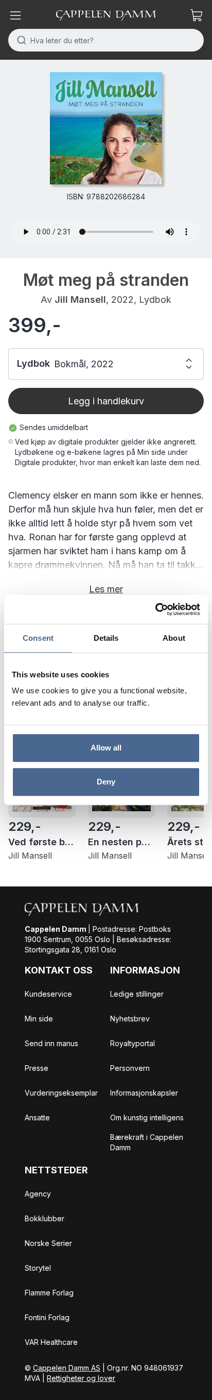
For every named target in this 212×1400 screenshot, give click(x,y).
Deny (106, 781)
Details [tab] (106, 638)
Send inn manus (51, 1043)
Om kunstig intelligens (147, 1117)
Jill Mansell (80, 299)
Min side (39, 1018)
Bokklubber (44, 1218)
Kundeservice (48, 993)
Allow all (106, 747)
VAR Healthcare (51, 1342)
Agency (38, 1193)
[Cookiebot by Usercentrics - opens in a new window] (155, 609)
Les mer (106, 589)
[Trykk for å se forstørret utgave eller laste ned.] (106, 128)
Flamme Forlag (49, 1292)
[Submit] (19, 40)
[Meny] (15, 15)
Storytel (38, 1268)
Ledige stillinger (137, 993)
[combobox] (106, 40)
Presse (36, 1068)
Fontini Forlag (47, 1317)
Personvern (130, 1068)
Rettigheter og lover (81, 1378)
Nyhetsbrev (130, 1018)
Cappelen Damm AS (66, 1367)
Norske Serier (48, 1243)
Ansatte (37, 1117)
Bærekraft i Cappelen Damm (146, 1142)
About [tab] (174, 638)
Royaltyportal (132, 1043)
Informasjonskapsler (144, 1092)
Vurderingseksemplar (61, 1092)
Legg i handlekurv (106, 401)
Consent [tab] (38, 638)
